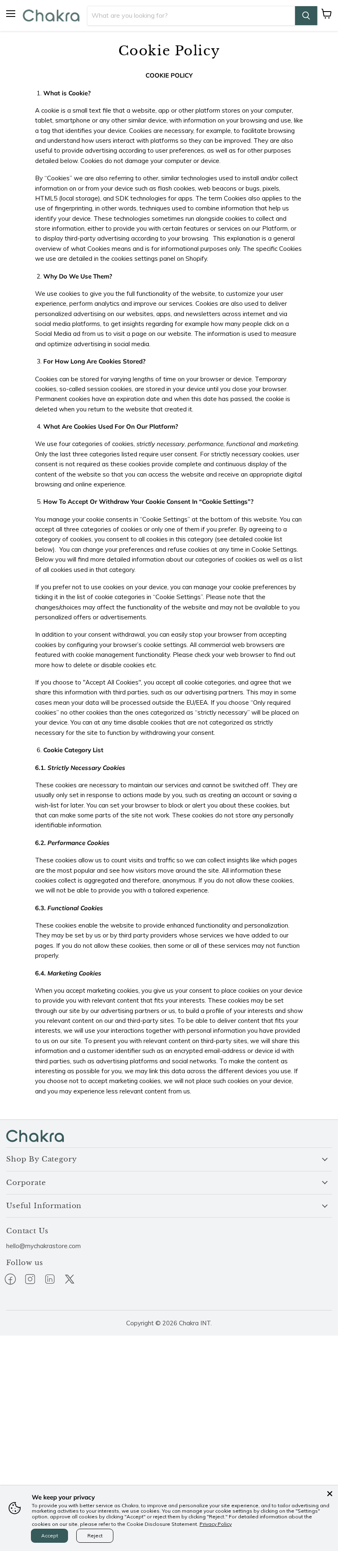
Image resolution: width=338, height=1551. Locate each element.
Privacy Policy (216, 1524)
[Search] (306, 15)
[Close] (330, 1494)
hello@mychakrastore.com (43, 1245)
